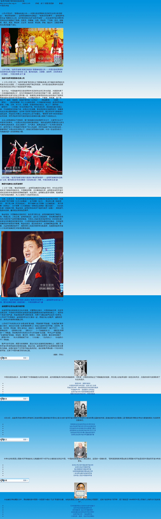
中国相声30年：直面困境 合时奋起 (82, 390)
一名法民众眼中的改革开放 (82, 473)
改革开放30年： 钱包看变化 (82, 514)
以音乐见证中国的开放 (82, 467)
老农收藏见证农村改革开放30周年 (82, 512)
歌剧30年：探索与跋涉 (82, 383)
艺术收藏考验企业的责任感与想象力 (82, 506)
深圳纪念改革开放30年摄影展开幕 (82, 434)
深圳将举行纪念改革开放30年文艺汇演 (83, 430)
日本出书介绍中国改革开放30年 (82, 465)
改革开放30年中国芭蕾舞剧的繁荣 (82, 392)
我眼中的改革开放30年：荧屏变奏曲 (82, 394)
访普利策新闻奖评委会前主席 (83, 471)
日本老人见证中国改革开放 (82, 475)
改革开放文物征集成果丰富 (82, 508)
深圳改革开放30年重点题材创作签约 (82, 432)
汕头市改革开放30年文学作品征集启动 (83, 426)
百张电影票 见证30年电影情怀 (83, 510)
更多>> (25, 358)
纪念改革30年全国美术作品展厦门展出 (83, 428)
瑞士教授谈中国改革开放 (82, 469)
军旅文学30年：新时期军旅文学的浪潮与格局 (82, 387)
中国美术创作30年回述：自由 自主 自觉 (82, 385)
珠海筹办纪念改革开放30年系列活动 (82, 424)
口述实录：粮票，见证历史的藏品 (82, 516)
